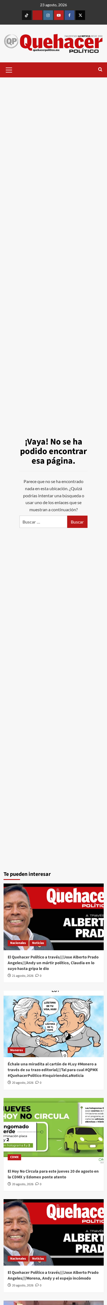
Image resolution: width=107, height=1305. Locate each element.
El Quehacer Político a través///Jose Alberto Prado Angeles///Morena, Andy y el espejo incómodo (53, 1275)
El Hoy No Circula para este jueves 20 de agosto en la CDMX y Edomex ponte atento (53, 1174)
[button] (9, 69)
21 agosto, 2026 (22, 975)
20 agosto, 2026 (22, 1082)
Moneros (16, 1050)
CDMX (14, 1157)
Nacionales (18, 943)
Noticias (38, 943)
